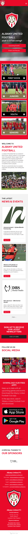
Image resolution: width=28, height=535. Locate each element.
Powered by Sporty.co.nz (14, 531)
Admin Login (15, 533)
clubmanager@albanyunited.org (14, 475)
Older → (14, 317)
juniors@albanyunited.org (16, 479)
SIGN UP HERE (14, 336)
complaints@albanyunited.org (17, 486)
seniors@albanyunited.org (16, 484)
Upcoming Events (14, 45)
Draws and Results (14, 50)
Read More (6, 240)
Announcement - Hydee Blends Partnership (14, 228)
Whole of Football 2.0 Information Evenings (10, 265)
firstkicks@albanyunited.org (17, 477)
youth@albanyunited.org (15, 482)
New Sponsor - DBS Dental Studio (12, 301)
